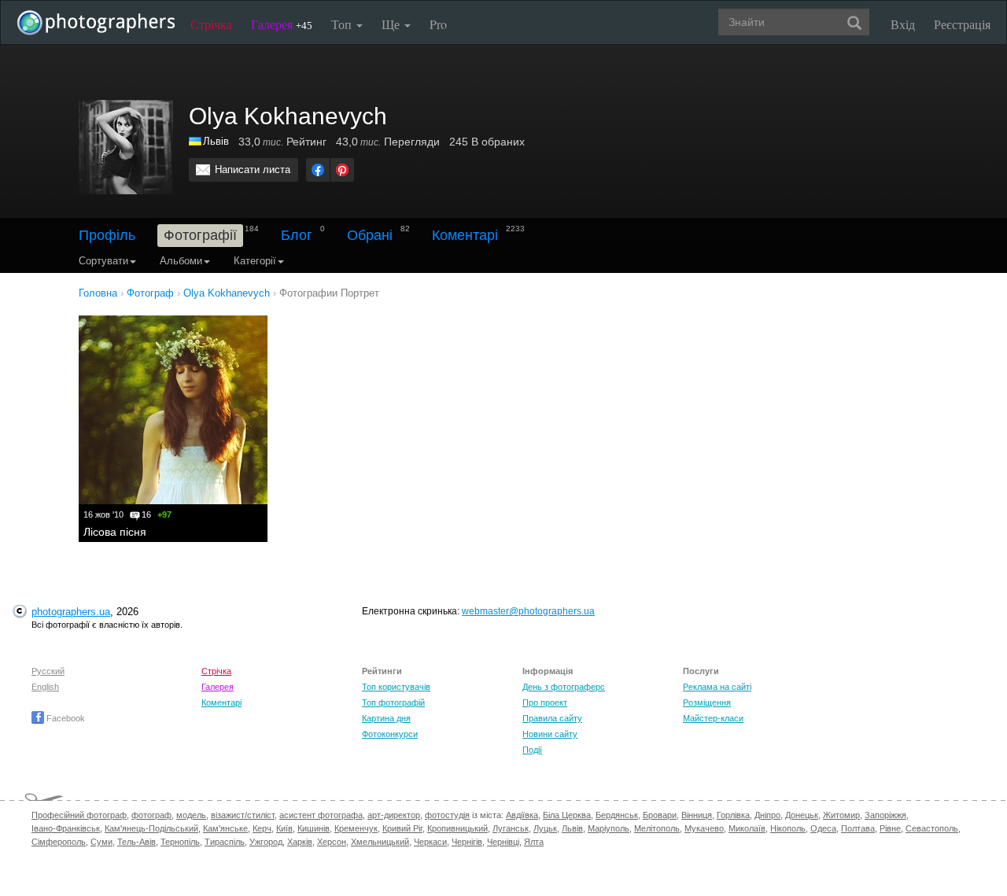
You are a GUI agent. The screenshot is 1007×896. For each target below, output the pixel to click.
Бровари (660, 815)
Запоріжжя (885, 815)
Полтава (858, 828)
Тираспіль (225, 841)
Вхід (903, 24)
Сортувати (103, 261)
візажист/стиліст (243, 815)
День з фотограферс (563, 686)
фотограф (151, 815)
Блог (296, 235)
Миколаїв (747, 828)
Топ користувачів (396, 686)
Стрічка (211, 24)
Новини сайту (549, 734)
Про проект (544, 702)
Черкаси (430, 841)
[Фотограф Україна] (196, 141)
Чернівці (503, 841)
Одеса (823, 828)
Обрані (370, 235)
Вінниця (696, 815)
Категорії (255, 261)
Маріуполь (608, 828)
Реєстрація (962, 24)
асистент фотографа (321, 815)
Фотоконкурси (390, 734)
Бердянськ (617, 815)
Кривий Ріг (402, 828)
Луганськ (510, 828)
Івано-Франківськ (65, 828)
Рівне (890, 828)
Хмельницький (380, 841)
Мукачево (704, 828)
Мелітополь (657, 828)
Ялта (534, 841)
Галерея (281, 24)
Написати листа (252, 169)
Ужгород (265, 841)
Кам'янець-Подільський (151, 828)
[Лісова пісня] (173, 409)
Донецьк (801, 815)
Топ (343, 24)
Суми (101, 841)
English (45, 686)
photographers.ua (70, 612)
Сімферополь (58, 841)
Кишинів (313, 828)
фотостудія (447, 815)
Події (532, 749)
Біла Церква (567, 815)
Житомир (841, 815)
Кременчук (356, 828)
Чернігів (467, 841)
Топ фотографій (393, 702)
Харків (299, 841)
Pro (438, 24)
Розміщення (707, 702)
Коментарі (465, 235)
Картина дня (386, 718)
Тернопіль (180, 841)
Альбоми (181, 261)
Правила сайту (552, 718)
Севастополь (932, 828)
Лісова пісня (114, 531)
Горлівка (733, 815)
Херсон (331, 841)
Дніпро (767, 815)
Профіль (107, 235)
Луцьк (545, 828)
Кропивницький (457, 828)
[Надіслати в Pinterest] (342, 170)
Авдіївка (522, 815)
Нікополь (788, 828)
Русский (48, 671)
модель (191, 815)
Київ (284, 828)
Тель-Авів (136, 841)
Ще (392, 24)
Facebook (64, 718)
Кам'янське (225, 828)
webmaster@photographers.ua (528, 611)
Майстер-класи (713, 718)
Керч (262, 828)
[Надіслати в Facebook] (318, 170)
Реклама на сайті (717, 686)
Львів (216, 141)
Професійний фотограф (79, 815)
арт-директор (393, 815)
